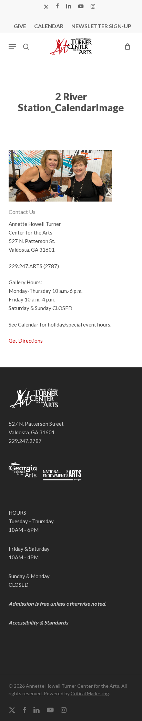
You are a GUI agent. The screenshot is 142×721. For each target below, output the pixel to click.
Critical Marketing (90, 693)
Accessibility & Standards (38, 622)
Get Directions (26, 340)
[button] (12, 46)
